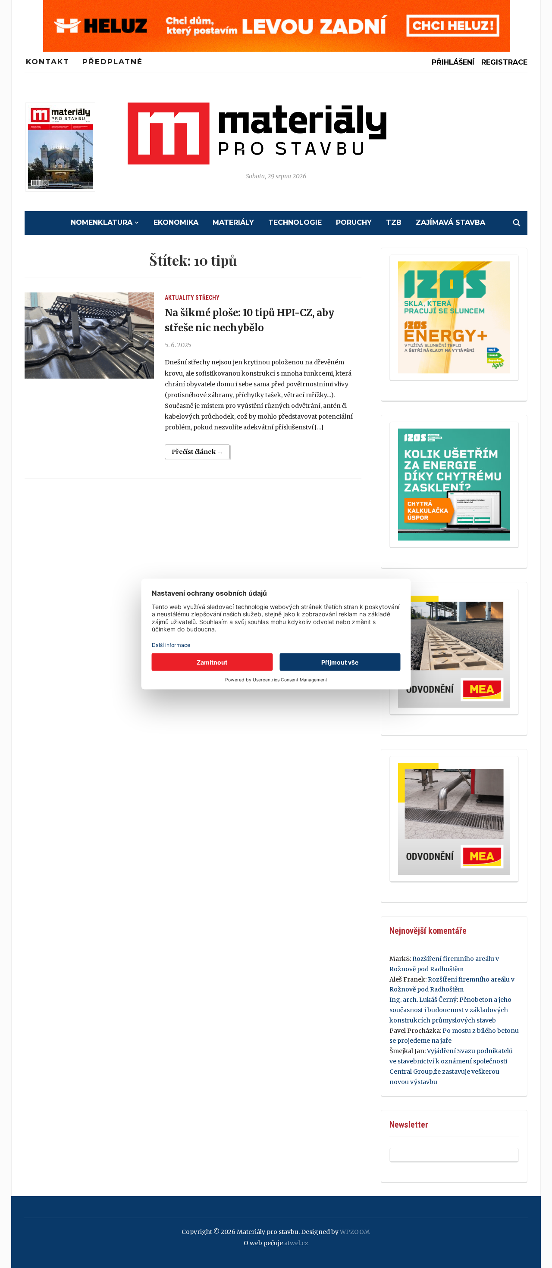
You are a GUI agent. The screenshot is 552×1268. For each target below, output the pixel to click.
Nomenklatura (101, 222)
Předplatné (112, 61)
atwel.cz (296, 1243)
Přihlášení (453, 62)
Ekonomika (176, 222)
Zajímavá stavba (450, 222)
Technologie (295, 222)
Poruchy (354, 222)
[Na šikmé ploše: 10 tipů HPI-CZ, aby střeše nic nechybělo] (89, 335)
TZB (393, 222)
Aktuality (179, 297)
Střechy (207, 297)
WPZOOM (355, 1232)
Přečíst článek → (197, 452)
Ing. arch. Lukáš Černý (423, 1000)
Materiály (233, 222)
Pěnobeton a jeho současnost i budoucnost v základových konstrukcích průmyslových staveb (450, 1010)
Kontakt (47, 61)
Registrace (504, 62)
